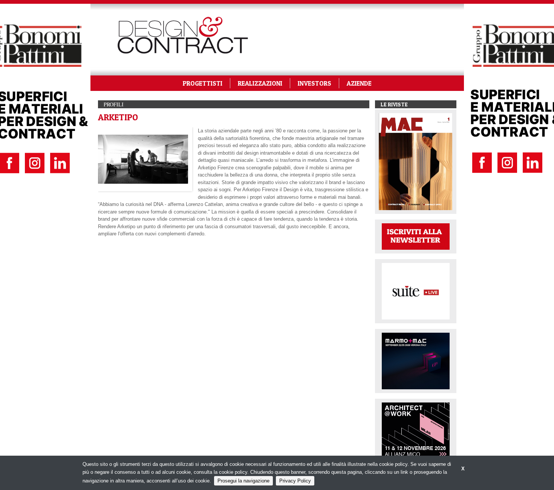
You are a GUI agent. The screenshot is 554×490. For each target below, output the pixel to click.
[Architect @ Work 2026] (416, 430)
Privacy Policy (295, 481)
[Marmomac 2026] (416, 360)
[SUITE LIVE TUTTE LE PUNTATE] (416, 290)
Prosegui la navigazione (243, 481)
